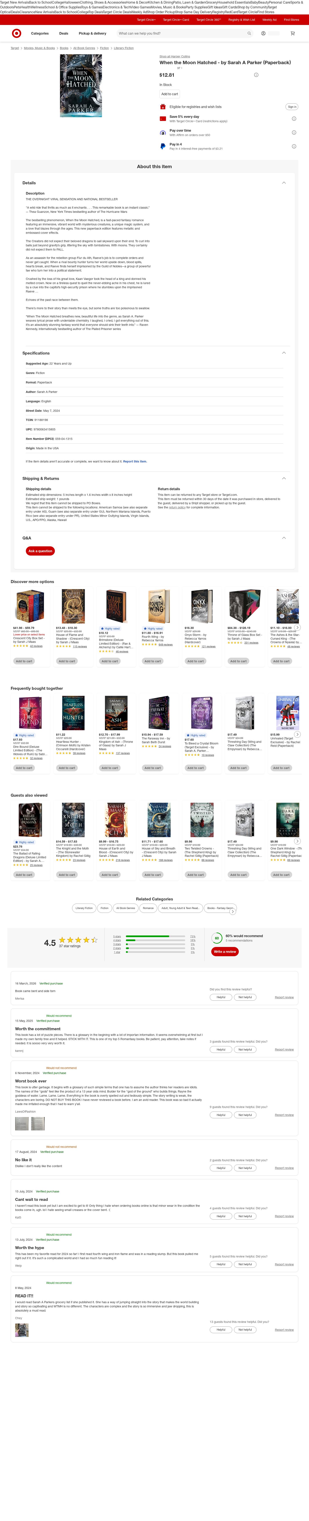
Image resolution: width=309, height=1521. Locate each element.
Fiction (104, 48)
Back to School (40, 2)
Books (64, 48)
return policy (177, 507)
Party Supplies (196, 7)
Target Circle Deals (117, 12)
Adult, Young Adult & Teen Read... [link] (180, 908)
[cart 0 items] (292, 33)
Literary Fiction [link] (84, 908)
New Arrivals (44, 12)
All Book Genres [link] (125, 908)
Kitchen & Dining (160, 2)
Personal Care (279, 2)
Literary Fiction (124, 48)
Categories (40, 33)
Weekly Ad (139, 12)
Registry (218, 12)
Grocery (212, 2)
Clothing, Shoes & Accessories (103, 2)
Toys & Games (92, 7)
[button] (171, 68)
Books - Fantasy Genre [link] (220, 908)
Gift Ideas (214, 7)
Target (15, 48)
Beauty (263, 2)
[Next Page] (297, 627)
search (250, 33)
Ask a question (40, 551)
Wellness (37, 7)
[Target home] (17, 33)
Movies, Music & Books (168, 7)
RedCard (231, 12)
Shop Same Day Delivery (193, 12)
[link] (171, 68)
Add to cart (169, 94)
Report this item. (135, 461)
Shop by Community (252, 7)
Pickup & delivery (92, 33)
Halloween (72, 2)
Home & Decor (137, 2)
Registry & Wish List (241, 19)
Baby (254, 2)
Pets (17, 7)
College (58, 2)
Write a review (225, 951)
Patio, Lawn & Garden (189, 2)
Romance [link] (148, 908)
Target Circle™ (146, 19)
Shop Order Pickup (161, 12)
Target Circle (247, 12)
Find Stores (265, 12)
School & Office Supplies (62, 7)
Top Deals (95, 12)
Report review (284, 997)
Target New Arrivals (14, 2)
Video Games (140, 7)
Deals (15, 12)
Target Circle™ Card (176, 19)
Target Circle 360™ (209, 19)
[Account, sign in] (272, 33)
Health (26, 7)
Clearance (27, 12)
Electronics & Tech (116, 7)
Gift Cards (229, 7)
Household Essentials (234, 2)
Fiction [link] (104, 908)
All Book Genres (84, 48)
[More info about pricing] (256, 75)
